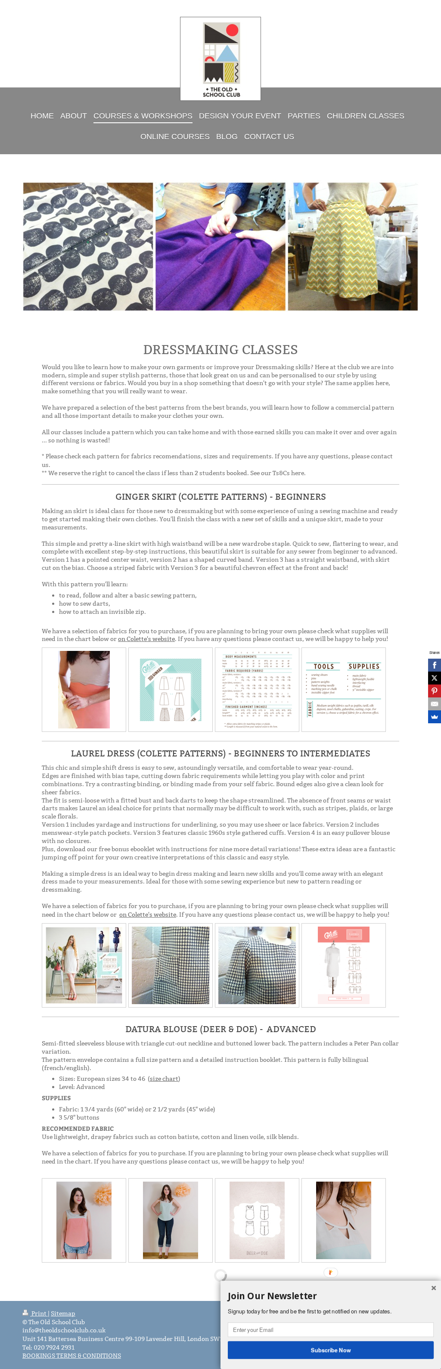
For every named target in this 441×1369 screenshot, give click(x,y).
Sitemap (63, 1313)
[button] (331, 1296)
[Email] (434, 703)
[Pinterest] (434, 690)
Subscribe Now (331, 1349)
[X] (434, 678)
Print (39, 1313)
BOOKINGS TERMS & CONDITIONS (71, 1356)
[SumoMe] (434, 716)
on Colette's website (146, 639)
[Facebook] (434, 665)
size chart (164, 1079)
